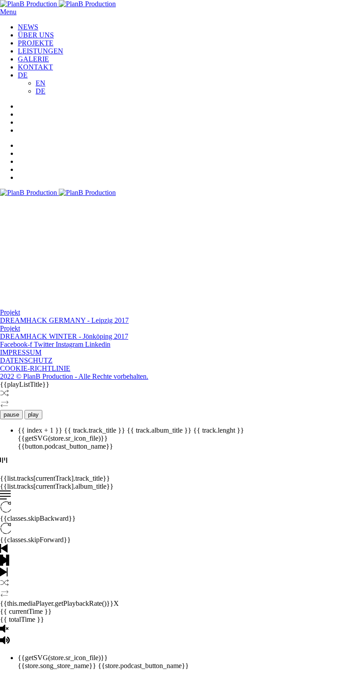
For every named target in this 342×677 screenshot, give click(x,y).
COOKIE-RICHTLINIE (35, 368)
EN (40, 83)
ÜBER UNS (36, 35)
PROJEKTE (35, 43)
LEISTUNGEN (40, 51)
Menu (8, 12)
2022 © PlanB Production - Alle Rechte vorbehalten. (74, 376)
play (33, 414)
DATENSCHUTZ (26, 360)
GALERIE (33, 59)
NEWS (28, 27)
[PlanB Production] (58, 4)
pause (11, 414)
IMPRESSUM (20, 352)
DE (23, 75)
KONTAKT (35, 67)
